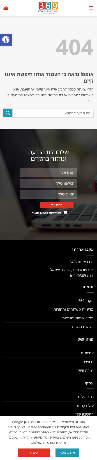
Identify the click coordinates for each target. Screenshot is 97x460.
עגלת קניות (85, 405)
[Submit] (7, 113)
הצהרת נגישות (83, 326)
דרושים (88, 361)
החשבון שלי (84, 414)
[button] (6, 40)
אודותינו (87, 353)
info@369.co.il (82, 275)
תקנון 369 (86, 300)
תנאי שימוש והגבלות (78, 318)
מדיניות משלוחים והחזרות (73, 309)
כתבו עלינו (86, 396)
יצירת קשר (85, 370)
